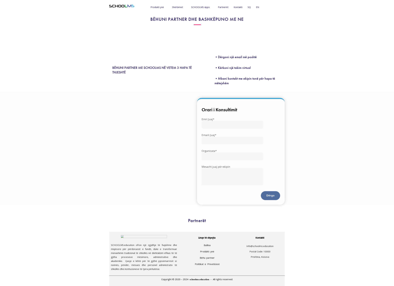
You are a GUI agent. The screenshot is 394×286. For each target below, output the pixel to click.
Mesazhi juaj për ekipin (216, 166)
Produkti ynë (157, 7)
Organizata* (209, 151)
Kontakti (238, 7)
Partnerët (223, 7)
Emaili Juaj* (209, 135)
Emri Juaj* (208, 119)
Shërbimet (177, 7)
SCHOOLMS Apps (200, 7)
